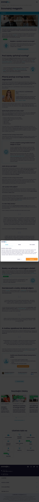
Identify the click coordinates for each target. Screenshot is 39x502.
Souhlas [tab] (6, 244)
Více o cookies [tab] (32, 244)
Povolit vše (32, 259)
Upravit (18, 259)
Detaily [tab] (19, 244)
